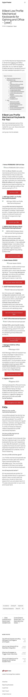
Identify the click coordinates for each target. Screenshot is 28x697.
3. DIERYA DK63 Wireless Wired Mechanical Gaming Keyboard (17, 87)
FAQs (8, 100)
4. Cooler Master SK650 (15, 90)
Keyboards (20, 605)
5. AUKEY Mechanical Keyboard (17, 91)
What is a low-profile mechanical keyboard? (15, 102)
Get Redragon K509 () (14, 374)
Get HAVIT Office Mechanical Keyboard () (14, 339)
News (15, 26)
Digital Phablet (6, 2)
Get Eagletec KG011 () (14, 402)
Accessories (6, 605)
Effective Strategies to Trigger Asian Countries (9, 653)
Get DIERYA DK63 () (14, 256)
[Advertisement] (14, 544)
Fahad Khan (10, 26)
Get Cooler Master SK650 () (14, 282)
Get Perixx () (14, 192)
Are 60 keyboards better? (16, 109)
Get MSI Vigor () (14, 222)
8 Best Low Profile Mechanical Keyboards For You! (14, 79)
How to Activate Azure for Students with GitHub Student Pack (10, 660)
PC (23, 608)
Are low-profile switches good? (17, 107)
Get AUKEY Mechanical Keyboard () (14, 313)
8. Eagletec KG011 (14, 98)
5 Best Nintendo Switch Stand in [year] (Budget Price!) (6, 620)
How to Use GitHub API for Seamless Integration (10, 647)
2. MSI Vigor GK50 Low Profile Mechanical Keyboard (16, 84)
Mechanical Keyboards (8, 608)
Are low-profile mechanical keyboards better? (16, 105)
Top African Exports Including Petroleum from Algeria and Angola (11, 640)
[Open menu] (25, 2)
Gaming (13, 63)
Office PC (18, 608)
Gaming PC (13, 605)
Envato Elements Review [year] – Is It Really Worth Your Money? (19, 620)
